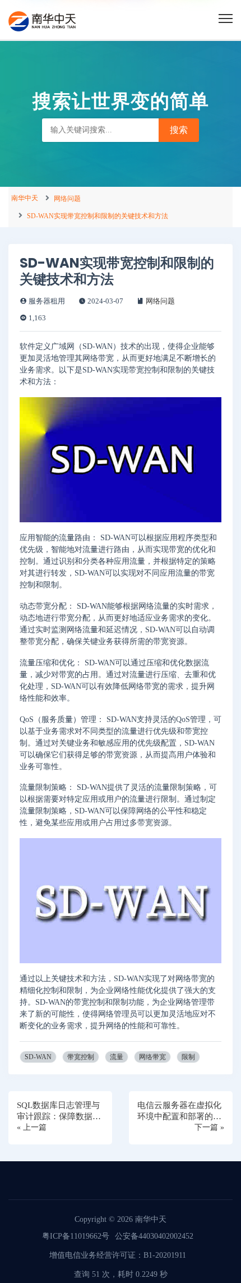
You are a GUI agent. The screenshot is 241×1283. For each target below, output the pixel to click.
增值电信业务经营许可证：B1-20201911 (117, 1255)
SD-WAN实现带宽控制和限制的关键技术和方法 (97, 216)
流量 (116, 1057)
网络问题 (67, 199)
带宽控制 (80, 1057)
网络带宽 (152, 1057)
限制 (188, 1057)
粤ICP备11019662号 (75, 1236)
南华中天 (24, 198)
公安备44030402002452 (154, 1236)
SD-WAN (38, 1057)
